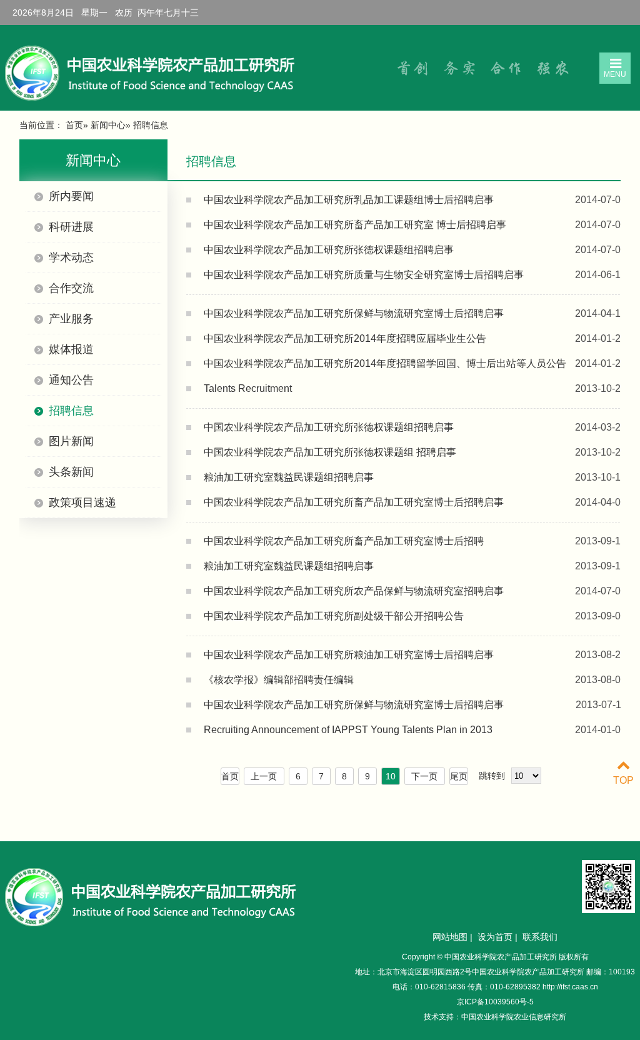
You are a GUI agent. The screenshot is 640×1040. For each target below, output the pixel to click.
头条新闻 (71, 472)
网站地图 (450, 937)
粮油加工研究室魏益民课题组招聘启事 (289, 477)
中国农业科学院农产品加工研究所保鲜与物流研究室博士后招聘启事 (354, 313)
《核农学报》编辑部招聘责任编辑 (279, 679)
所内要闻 (71, 196)
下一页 (424, 776)
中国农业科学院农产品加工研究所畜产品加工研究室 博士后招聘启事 (355, 224)
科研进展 (71, 227)
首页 (74, 125)
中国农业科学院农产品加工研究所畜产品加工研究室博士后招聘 (344, 541)
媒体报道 (71, 349)
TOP (623, 780)
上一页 (264, 776)
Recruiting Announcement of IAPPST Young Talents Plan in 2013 (348, 729)
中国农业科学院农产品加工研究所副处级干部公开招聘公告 (334, 616)
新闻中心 (108, 125)
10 (391, 776)
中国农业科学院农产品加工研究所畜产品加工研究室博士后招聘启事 (354, 502)
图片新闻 (71, 441)
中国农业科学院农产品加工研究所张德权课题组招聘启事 (329, 249)
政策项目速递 (82, 502)
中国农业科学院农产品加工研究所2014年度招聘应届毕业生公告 (345, 338)
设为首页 (495, 937)
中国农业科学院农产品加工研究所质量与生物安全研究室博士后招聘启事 (364, 274)
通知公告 (71, 380)
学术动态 (71, 257)
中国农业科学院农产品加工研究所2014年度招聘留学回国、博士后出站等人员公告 (385, 363)
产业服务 (71, 318)
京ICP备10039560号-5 (495, 1002)
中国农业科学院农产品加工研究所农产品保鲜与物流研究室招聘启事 (354, 591)
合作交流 (71, 288)
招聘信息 (71, 410)
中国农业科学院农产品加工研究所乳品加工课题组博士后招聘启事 (349, 199)
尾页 (459, 776)
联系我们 (540, 937)
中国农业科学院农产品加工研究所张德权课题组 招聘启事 (330, 452)
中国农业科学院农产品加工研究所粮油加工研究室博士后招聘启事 (349, 654)
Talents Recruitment (248, 388)
